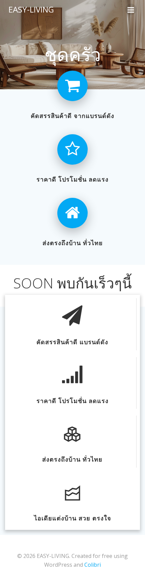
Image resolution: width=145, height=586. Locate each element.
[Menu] (131, 9)
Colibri (92, 564)
